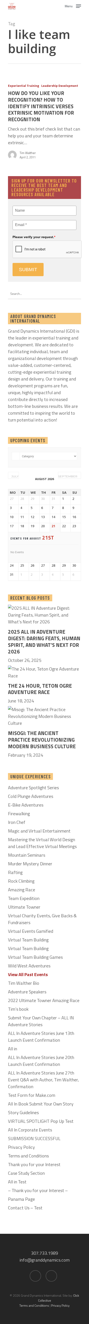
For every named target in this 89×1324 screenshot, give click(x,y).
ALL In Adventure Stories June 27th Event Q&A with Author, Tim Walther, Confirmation (43, 1079)
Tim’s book (18, 1009)
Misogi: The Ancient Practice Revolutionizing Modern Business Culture (42, 740)
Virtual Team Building (28, 939)
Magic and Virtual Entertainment (39, 831)
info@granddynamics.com (45, 1259)
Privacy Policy (21, 1147)
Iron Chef (16, 822)
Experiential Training (23, 85)
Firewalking (19, 813)
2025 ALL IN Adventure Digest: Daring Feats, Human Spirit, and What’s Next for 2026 (44, 642)
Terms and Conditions (28, 1155)
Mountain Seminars (26, 855)
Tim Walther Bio (23, 983)
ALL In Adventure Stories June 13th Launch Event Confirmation (41, 1037)
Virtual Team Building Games (35, 957)
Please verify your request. (34, 237)
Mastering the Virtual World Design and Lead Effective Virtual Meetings (42, 843)
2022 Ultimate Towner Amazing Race (43, 1000)
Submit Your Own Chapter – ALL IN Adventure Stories (41, 1021)
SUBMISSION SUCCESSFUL (34, 1138)
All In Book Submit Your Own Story (40, 1103)
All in (12, 1048)
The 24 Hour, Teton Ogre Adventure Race (40, 689)
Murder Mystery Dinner (30, 863)
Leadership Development (59, 85)
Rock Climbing (21, 881)
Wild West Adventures (29, 965)
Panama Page (21, 1199)
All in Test (17, 1181)
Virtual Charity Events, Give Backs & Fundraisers (42, 919)
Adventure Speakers (27, 991)
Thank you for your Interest (34, 1164)
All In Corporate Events (30, 1129)
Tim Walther (28, 153)
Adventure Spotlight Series (33, 787)
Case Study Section (26, 1173)
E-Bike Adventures (25, 805)
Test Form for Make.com (31, 1095)
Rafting (15, 872)
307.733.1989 (44, 1253)
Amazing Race (21, 889)
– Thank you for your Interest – (38, 1190)
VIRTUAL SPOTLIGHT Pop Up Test (40, 1121)
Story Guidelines (23, 1112)
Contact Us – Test (25, 1207)
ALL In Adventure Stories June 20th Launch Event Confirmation (41, 1061)
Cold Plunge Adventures (30, 796)
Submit (28, 269)
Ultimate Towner (24, 907)
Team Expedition (23, 898)
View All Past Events (28, 974)
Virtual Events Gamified (30, 931)
